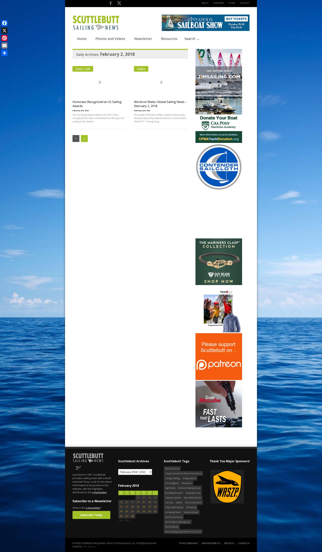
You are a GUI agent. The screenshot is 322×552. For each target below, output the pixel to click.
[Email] (4, 45)
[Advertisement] (218, 214)
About (205, 2)
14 (132, 507)
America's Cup (172, 468)
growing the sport (174, 492)
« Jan (120, 520)
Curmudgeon (172, 483)
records (169, 502)
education (187, 483)
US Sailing (191, 507)
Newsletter (143, 38)
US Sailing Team (173, 512)
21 (132, 511)
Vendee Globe (191, 512)
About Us (229, 543)
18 (155, 507)
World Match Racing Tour (177, 521)
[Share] (4, 53)
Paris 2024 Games (192, 497)
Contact (245, 2)
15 (138, 507)
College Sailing (172, 478)
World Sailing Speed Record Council (183, 531)
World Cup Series (173, 517)
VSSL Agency (88, 546)
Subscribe (218, 2)
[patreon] (218, 379)
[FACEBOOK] (110, 4)
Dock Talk (82, 69)
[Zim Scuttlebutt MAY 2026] (218, 94)
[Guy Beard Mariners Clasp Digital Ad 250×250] (218, 284)
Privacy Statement (188, 543)
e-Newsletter (99, 492)
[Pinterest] (4, 38)
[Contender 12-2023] (218, 189)
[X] (4, 30)
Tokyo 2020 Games (174, 507)
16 (144, 507)
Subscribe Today (91, 515)
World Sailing (171, 526)
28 (132, 516)
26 (121, 516)
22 (138, 511)
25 (155, 511)
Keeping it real (193, 492)
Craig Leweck (189, 478)
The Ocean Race (193, 502)
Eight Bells (170, 488)
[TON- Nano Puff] (218, 331)
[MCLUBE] (218, 426)
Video (141, 69)
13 (127, 507)
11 (155, 502)
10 (150, 502)
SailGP (179, 502)
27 (127, 516)
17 (150, 507)
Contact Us (244, 543)
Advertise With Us (211, 543)
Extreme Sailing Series (189, 488)
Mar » (128, 520)
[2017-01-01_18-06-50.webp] (225, 487)
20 (127, 511)
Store (232, 2)
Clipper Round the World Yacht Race (183, 473)
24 (150, 511)
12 (121, 507)
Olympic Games (173, 497)
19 (121, 511)
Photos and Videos (110, 38)
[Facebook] (4, 23)
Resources (169, 38)
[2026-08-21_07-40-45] (206, 30)
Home (81, 38)
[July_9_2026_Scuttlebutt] (218, 142)
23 (144, 511)
